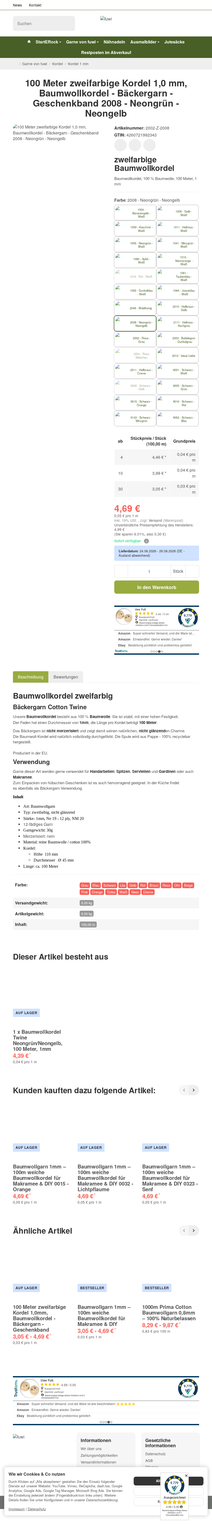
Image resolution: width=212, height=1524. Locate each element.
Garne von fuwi (81, 42)
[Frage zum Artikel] (149, 145)
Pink (84, 891)
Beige (188, 885)
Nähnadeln (114, 42)
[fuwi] (106, 23)
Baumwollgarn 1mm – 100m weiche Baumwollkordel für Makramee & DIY (104, 1315)
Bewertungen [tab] (66, 677)
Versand (156, 520)
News (17, 4)
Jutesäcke (174, 42)
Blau (96, 885)
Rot (143, 885)
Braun (154, 885)
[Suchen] (68, 23)
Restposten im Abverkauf (106, 52)
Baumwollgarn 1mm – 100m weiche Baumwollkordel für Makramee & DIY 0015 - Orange (41, 1178)
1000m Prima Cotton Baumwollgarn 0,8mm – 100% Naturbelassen (169, 1312)
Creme (148, 891)
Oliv (177, 885)
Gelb (132, 885)
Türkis (111, 891)
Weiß (123, 891)
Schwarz (109, 885)
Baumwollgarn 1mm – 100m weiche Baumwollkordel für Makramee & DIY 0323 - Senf (170, 1178)
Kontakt (35, 4)
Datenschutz (37, 1508)
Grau (84, 885)
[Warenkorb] (194, 23)
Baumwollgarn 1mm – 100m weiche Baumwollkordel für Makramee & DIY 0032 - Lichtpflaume (105, 1178)
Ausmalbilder (143, 42)
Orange (97, 891)
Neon (135, 891)
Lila (122, 885)
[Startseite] (15, 64)
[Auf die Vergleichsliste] (135, 145)
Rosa (166, 885)
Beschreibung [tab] (30, 677)
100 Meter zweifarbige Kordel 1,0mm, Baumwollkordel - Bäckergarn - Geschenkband (39, 1318)
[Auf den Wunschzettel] (120, 145)
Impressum (17, 1508)
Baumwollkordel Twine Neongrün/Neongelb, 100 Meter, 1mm (37, 1040)
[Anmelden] (182, 23)
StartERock (47, 42)
